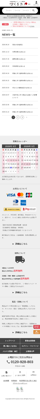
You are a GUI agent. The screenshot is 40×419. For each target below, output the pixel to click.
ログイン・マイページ (30, 346)
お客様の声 (30, 351)
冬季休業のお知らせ (18, 52)
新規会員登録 (30, 341)
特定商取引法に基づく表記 (28, 380)
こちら (32, 26)
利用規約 (14, 380)
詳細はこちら (21, 244)
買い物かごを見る (10, 346)
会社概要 (6, 380)
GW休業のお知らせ (18, 66)
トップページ (10, 341)
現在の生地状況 (17, 44)
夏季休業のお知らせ (18, 59)
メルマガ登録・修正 (10, 351)
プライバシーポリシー (20, 383)
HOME (4, 30)
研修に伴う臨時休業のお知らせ (22, 73)
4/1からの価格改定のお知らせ (22, 88)
